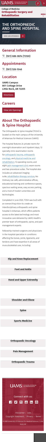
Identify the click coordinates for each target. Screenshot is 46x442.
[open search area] (37, 3)
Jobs (29, 412)
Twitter (16, 402)
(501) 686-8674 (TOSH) (18, 56)
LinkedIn (32, 402)
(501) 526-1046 (14, 69)
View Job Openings (11, 36)
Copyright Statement (15, 416)
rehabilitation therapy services (20, 176)
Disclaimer (20, 412)
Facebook (11, 402)
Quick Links (43, 3)
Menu (43, 14)
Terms (38, 416)
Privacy (30, 416)
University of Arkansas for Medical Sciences (14, 3)
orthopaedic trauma (14, 154)
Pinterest (37, 402)
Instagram (21, 402)
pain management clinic (18, 165)
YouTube (27, 402)
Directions (8, 95)
